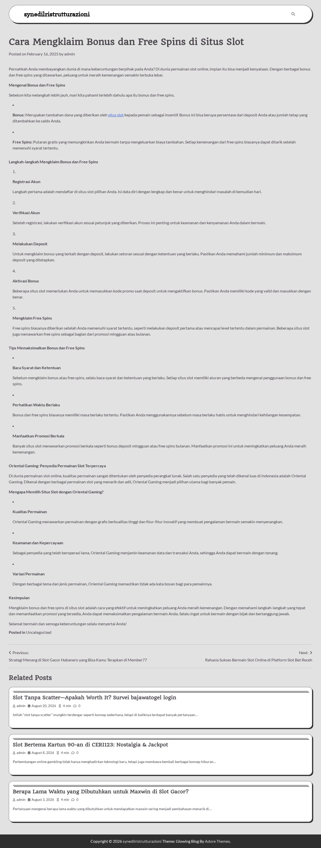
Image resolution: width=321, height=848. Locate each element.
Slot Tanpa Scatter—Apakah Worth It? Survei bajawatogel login (94, 698)
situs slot (116, 114)
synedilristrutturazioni (57, 14)
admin (69, 53)
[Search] (293, 14)
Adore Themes (217, 841)
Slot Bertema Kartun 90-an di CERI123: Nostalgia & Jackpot (90, 745)
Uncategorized (38, 632)
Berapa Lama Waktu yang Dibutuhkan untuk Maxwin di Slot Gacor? (101, 792)
